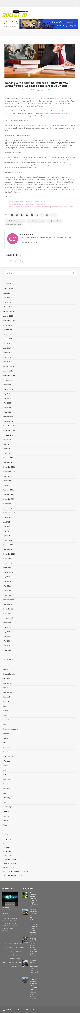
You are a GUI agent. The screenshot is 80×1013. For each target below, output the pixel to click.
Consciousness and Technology (10, 906)
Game (5, 715)
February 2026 (8, 311)
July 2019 (6, 632)
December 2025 (9, 321)
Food (5, 706)
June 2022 (7, 476)
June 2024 (7, 398)
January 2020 (8, 604)
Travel (5, 821)
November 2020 (9, 559)
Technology (7, 807)
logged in (17, 261)
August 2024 (8, 389)
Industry (6, 738)
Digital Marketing (9, 674)
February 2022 (8, 490)
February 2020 (8, 600)
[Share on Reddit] (37, 215)
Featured (6, 697)
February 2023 (8, 458)
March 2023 (7, 453)
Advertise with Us (9, 859)
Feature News (8, 692)
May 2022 (7, 481)
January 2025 (8, 371)
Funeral (5, 711)
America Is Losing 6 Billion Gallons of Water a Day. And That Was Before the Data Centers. (34, 946)
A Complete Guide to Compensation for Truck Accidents (28, 204)
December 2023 (9, 426)
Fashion (6, 688)
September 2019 (9, 623)
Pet (4, 775)
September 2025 (9, 334)
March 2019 (7, 650)
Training (6, 816)
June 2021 (6, 527)
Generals (6, 720)
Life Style (6, 747)
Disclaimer (7, 852)
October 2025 (8, 330)
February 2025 (8, 366)
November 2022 (9, 472)
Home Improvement (10, 729)
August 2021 (7, 517)
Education (7, 679)
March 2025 (7, 362)
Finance (6, 702)
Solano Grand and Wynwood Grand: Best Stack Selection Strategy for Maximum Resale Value (34, 987)
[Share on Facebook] (12, 215)
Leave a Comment (15, 90)
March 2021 (7, 540)
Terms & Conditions (10, 863)
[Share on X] (17, 215)
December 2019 (8, 609)
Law (5, 90)
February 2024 (8, 417)
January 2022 (8, 494)
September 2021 (9, 513)
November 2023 (9, 430)
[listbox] (10, 915)
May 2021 (6, 531)
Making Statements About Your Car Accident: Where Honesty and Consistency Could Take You (41, 207)
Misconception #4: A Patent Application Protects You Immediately (35, 966)
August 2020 (8, 572)
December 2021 (8, 499)
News (5, 770)
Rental (5, 784)
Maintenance (8, 756)
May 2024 (7, 403)
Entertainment (8, 683)
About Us (6, 848)
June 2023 (6, 444)
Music (5, 766)
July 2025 (6, 343)
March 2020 (7, 595)
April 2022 (7, 485)
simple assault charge (14, 224)
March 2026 (7, 307)
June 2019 (6, 636)
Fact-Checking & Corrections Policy (15, 871)
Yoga (5, 825)
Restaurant (7, 788)
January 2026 (8, 316)
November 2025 (9, 325)
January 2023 (8, 462)
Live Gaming (7, 752)
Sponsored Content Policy (12, 875)
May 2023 (7, 449)
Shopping (6, 798)
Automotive (7, 665)
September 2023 (9, 440)
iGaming (6, 734)
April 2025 (7, 357)
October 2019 (8, 618)
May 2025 (7, 353)
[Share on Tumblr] (42, 215)
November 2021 (8, 504)
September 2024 (9, 385)
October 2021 (8, 508)
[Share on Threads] (47, 215)
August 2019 (7, 627)
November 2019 (8, 614)
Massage (6, 761)
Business (6, 669)
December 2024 (9, 375)
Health (5, 724)
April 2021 (6, 536)
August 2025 (8, 339)
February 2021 (8, 545)
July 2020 (6, 577)
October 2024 (8, 380)
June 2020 (7, 581)
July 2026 (6, 293)
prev (3, 902)
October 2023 (8, 435)
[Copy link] (53, 215)
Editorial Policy (8, 867)
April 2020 (7, 591)
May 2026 (7, 302)
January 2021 (7, 549)
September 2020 (9, 568)
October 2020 (8, 563)
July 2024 (6, 394)
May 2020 (7, 586)
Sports (5, 802)
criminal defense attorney (15, 221)
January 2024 (8, 421)
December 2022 (9, 467)
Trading (6, 811)
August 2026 (8, 289)
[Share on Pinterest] (32, 215)
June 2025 (7, 348)
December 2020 (9, 554)
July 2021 (6, 522)
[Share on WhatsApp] (27, 215)
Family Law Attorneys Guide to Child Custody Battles (27, 202)
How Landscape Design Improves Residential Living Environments (35, 898)
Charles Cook (43, 90)
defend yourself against (36, 221)
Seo (4, 793)
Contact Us (7, 840)
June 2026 (7, 298)
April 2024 (7, 408)
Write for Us (7, 855)
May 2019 (6, 641)
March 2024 (7, 412)
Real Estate (7, 779)
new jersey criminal (54, 221)
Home (5, 844)
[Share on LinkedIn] (22, 215)
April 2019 (6, 646)
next (16, 902)
